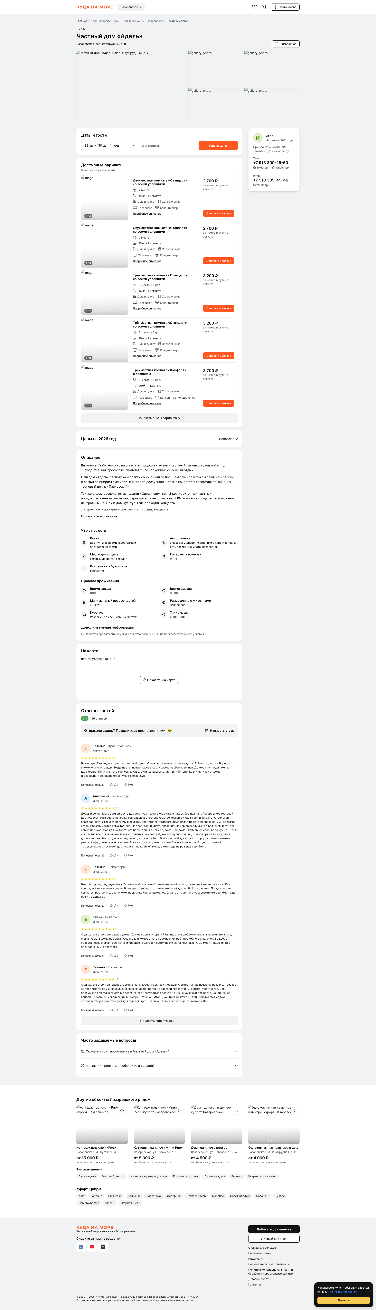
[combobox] (131, 7)
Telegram (262, 167)
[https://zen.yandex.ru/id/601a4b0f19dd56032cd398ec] (103, 1247)
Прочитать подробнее (342, 1291)
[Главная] (94, 7)
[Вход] (263, 7)
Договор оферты (259, 1279)
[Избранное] (254, 7)
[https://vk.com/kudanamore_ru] (81, 1247)
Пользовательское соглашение (269, 1264)
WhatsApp (282, 167)
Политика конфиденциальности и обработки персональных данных (271, 1271)
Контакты (254, 1284)
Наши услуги (256, 1258)
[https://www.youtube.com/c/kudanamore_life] (92, 1247)
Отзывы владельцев (262, 1247)
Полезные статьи (259, 1253)
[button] (110, 145)
